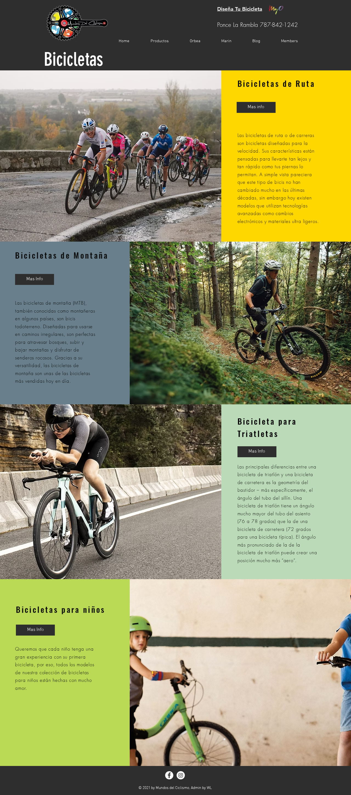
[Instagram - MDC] (181, 775)
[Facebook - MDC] (169, 775)
